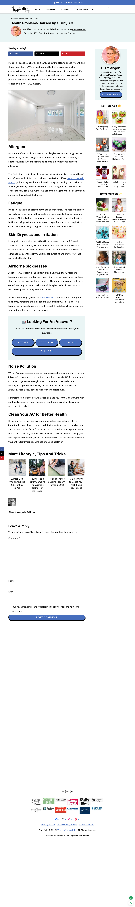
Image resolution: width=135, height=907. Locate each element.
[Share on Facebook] (2, 449)
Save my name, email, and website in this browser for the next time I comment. (45, 608)
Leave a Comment (68, 33)
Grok (69, 342)
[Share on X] (2, 453)
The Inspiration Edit (66, 830)
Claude (46, 351)
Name (11, 580)
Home (13, 18)
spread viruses (47, 297)
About (38, 9)
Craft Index (82, 9)
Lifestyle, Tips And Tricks (27, 18)
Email (11, 591)
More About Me (111, 94)
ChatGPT (22, 342)
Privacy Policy (48, 824)
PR (93, 9)
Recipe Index (66, 9)
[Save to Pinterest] (2, 458)
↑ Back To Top (86, 824)
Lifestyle (50, 9)
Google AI (46, 342)
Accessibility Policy (67, 824)
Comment (14, 538)
